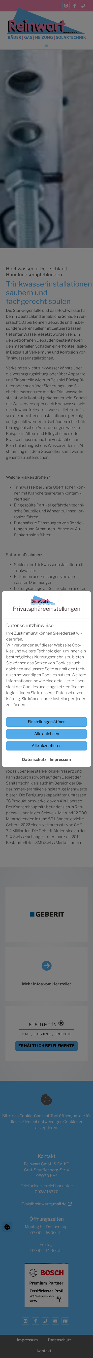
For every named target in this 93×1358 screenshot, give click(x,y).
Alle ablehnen (46, 733)
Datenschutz (34, 759)
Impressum (60, 759)
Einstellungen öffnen (46, 721)
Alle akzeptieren (47, 745)
